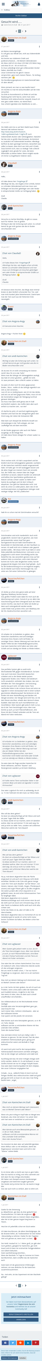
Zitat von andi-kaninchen (14, 356)
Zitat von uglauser (11, 775)
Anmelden (21, 1319)
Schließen (22, 1358)
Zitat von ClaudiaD (11, 253)
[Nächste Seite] (25, 31)
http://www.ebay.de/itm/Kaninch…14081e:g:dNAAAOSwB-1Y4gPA (14, 133)
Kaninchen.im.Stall (10, 25)
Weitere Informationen (9, 1358)
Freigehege (21, 181)
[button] (3, 4)
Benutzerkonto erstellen (21, 1314)
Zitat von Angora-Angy (13, 321)
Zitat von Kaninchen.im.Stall (16, 1102)
